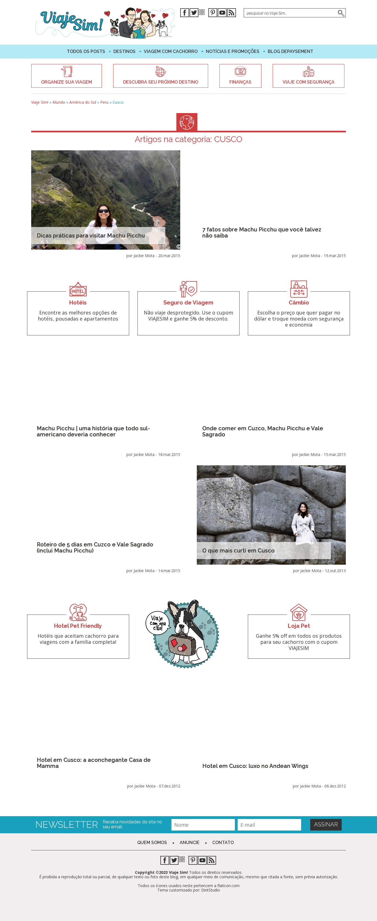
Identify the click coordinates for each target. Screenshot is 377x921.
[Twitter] (194, 13)
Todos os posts (86, 51)
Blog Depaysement (290, 51)
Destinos (124, 51)
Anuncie (190, 842)
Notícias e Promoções (232, 51)
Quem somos (152, 842)
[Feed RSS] (231, 13)
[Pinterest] (212, 13)
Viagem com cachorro (171, 51)
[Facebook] (184, 13)
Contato (223, 842)
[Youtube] (222, 13)
